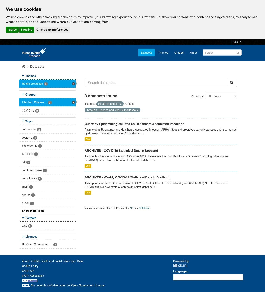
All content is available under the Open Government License (67, 285)
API (131, 207)
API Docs (144, 207)
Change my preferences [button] (52, 29)
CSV (88, 139)
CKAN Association (33, 275)
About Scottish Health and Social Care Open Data (52, 261)
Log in (237, 42)
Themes (163, 52)
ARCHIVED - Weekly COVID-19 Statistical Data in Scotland (127, 177)
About (193, 52)
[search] (232, 82)
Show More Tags (33, 211)
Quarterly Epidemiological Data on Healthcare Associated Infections (134, 123)
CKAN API (28, 271)
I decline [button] (26, 29)
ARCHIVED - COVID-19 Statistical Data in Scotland (121, 150)
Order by (197, 96)
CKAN (179, 265)
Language (180, 271)
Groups (179, 52)
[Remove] (121, 103)
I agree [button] (12, 29)
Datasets (146, 52)
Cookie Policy (30, 266)
